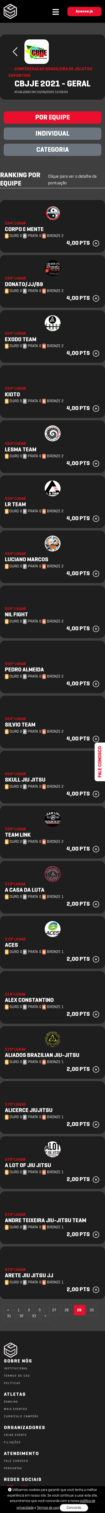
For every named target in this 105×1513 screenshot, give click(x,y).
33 (34, 1316)
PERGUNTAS (13, 1468)
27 (54, 1310)
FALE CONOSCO (16, 1461)
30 (92, 1310)
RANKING (11, 1402)
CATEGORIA (52, 150)
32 (21, 1316)
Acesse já (84, 11)
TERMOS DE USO (17, 1376)
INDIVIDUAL (52, 134)
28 (67, 1310)
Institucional (16, 1368)
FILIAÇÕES (12, 1442)
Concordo (74, 1508)
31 (9, 1316)
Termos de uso (48, 1508)
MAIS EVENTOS (15, 1409)
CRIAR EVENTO (15, 1435)
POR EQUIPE (52, 118)
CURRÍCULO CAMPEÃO (21, 1416)
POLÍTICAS (12, 1383)
